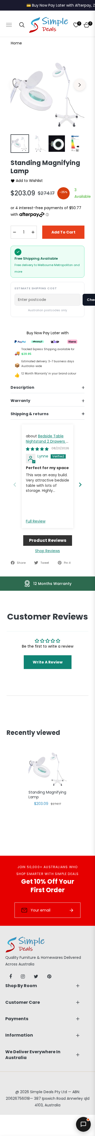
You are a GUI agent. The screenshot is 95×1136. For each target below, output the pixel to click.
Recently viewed (33, 732)
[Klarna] (72, 341)
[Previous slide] (15, 485)
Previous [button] (15, 85)
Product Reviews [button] (47, 540)
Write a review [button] (48, 662)
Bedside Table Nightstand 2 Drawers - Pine (47, 441)
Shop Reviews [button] (47, 550)
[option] (47, 94)
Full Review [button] (35, 521)
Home (16, 43)
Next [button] (80, 85)
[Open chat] (83, 1124)
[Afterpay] (37, 341)
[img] (37, 449)
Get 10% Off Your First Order (47, 885)
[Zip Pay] (55, 341)
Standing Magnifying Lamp (47, 795)
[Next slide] (80, 485)
